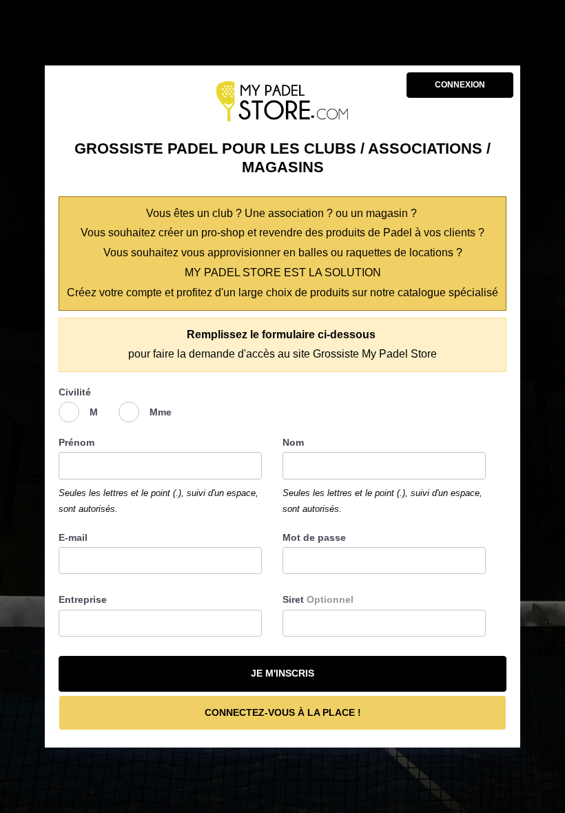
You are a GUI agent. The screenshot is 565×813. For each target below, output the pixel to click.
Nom (293, 442)
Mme (161, 412)
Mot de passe (314, 537)
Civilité (75, 392)
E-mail (73, 537)
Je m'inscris (282, 673)
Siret (317, 599)
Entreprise (83, 599)
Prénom (76, 442)
